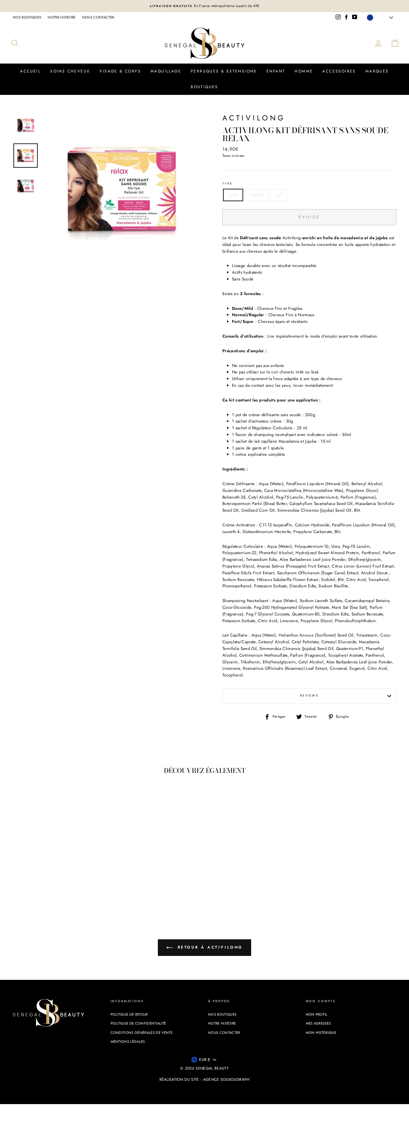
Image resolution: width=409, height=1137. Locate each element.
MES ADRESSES (318, 1023)
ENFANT (275, 71)
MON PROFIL (317, 1014)
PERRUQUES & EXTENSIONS (224, 71)
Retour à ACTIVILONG (209, 947)
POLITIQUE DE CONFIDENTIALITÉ (138, 1023)
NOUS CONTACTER (98, 17)
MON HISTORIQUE (321, 1032)
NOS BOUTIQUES (27, 17)
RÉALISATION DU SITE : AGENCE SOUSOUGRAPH (204, 1079)
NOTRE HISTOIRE (62, 17)
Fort (278, 195)
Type (227, 183)
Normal (256, 195)
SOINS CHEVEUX (70, 71)
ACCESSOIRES (339, 71)
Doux (233, 195)
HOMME (304, 71)
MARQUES (377, 71)
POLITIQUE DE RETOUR (129, 1014)
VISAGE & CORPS (120, 71)
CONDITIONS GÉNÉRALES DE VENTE (142, 1032)
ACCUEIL (30, 71)
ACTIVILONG (254, 118)
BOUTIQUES (204, 87)
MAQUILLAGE (165, 71)
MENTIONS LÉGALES (128, 1041)
